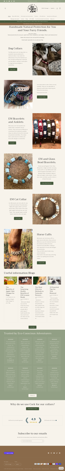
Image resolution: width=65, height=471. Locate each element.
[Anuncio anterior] (4, 21)
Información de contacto (54, 468)
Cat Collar (18, 218)
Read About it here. (32, 408)
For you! (12, 142)
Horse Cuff (41, 262)
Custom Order (42, 97)
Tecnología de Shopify (19, 468)
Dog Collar (12, 69)
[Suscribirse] (42, 440)
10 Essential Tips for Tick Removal (54, 290)
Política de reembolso (28, 468)
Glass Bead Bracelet (46, 183)
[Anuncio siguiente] (60, 21)
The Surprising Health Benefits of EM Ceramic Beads (25, 292)
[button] (5, 8)
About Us (32, 395)
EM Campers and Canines (11, 468)
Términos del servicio (45, 468)
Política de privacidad (36, 468)
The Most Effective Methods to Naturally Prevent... (39, 291)
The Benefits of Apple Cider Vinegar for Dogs (10, 291)
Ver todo (32, 327)
